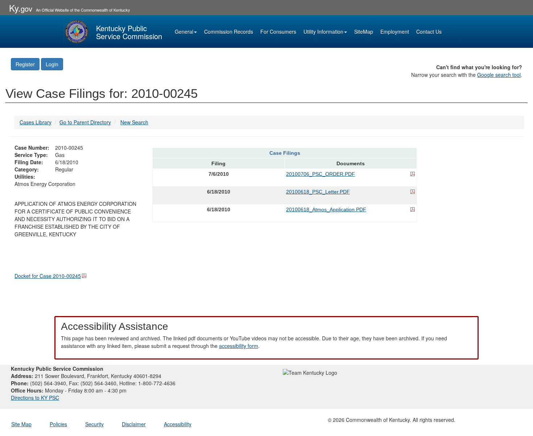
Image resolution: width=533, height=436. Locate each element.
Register (25, 64)
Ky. (20, 7)
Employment (394, 31)
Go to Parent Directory (85, 122)
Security (94, 424)
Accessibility (177, 424)
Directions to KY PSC (35, 397)
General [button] (184, 31)
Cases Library (35, 122)
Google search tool (499, 74)
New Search (134, 122)
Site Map (21, 424)
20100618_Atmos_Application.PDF (326, 209)
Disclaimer (134, 424)
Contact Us (429, 31)
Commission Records (228, 31)
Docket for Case (48, 275)
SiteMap (363, 31)
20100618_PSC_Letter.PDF (318, 192)
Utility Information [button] (323, 31)
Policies (58, 424)
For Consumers (278, 31)
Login (52, 64)
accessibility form (238, 345)
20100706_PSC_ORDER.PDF (320, 174)
